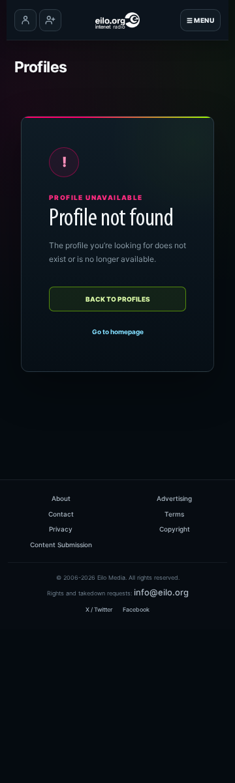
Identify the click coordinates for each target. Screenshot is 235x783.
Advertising (174, 498)
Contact (61, 514)
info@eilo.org (161, 592)
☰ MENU (200, 20)
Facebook (136, 609)
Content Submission (61, 544)
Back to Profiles (118, 299)
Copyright (174, 529)
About (61, 498)
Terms (174, 514)
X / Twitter (99, 609)
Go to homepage (118, 331)
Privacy (60, 529)
